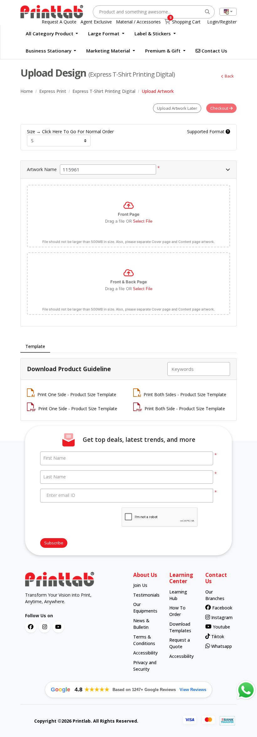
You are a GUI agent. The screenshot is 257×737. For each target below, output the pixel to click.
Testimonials (145, 595)
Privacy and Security (144, 665)
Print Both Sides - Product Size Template (185, 394)
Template (35, 346)
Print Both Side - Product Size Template (184, 408)
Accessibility (145, 653)
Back (229, 76)
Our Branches (214, 595)
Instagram (219, 617)
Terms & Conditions (144, 640)
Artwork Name (42, 169)
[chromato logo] (74, 579)
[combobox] (228, 12)
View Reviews (193, 689)
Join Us (140, 585)
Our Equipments (145, 607)
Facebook (220, 608)
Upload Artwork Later (177, 108)
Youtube (220, 627)
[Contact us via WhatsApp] (246, 690)
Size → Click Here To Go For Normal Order (70, 131)
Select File (142, 221)
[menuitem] (52, 33)
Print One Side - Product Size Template (76, 394)
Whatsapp (219, 646)
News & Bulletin (141, 624)
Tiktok (217, 636)
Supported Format (206, 131)
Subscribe (53, 543)
